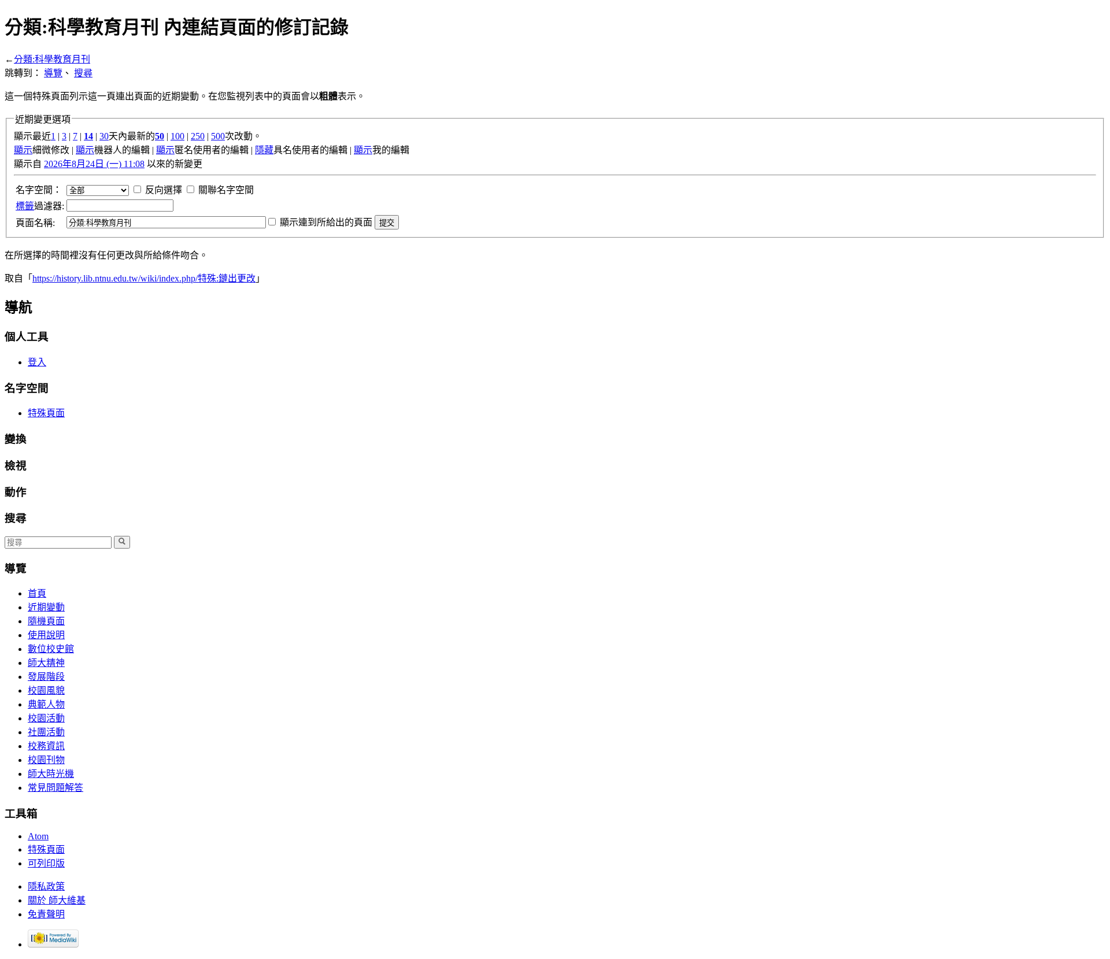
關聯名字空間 (226, 190)
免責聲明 (46, 914)
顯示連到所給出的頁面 (326, 222)
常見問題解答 (55, 788)
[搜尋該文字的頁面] (122, 542)
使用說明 (46, 635)
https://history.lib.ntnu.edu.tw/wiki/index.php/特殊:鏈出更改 (144, 278)
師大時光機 (51, 774)
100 (177, 136)
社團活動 (46, 732)
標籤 (25, 206)
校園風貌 (46, 690)
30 (104, 136)
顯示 (23, 150)
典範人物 (46, 704)
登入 (37, 362)
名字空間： (39, 190)
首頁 (37, 593)
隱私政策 (46, 886)
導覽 (53, 73)
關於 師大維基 (57, 900)
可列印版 (46, 863)
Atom (38, 836)
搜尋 (83, 73)
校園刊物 (46, 760)
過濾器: (40, 206)
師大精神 (46, 663)
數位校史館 (51, 649)
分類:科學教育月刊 (52, 59)
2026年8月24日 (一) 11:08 (94, 164)
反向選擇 (163, 190)
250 (198, 136)
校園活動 (46, 718)
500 (218, 136)
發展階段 (46, 677)
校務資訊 (46, 746)
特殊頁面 (46, 413)
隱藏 (264, 150)
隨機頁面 (46, 621)
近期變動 (46, 607)
